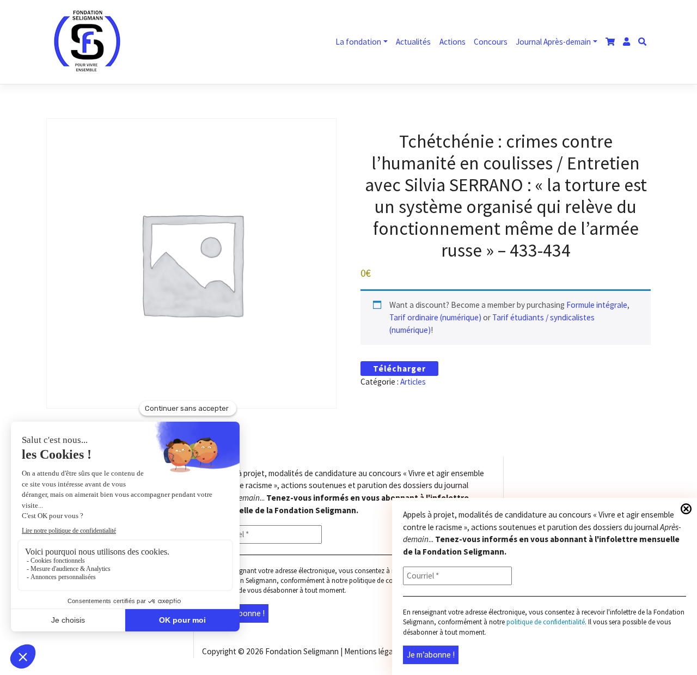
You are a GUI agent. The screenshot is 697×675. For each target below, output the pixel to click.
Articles (413, 381)
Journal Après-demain (553, 42)
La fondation (358, 42)
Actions (452, 42)
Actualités (413, 42)
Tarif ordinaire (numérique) (435, 317)
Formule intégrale (596, 305)
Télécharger (399, 368)
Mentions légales (373, 651)
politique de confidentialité (388, 580)
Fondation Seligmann (302, 651)
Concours (491, 42)
